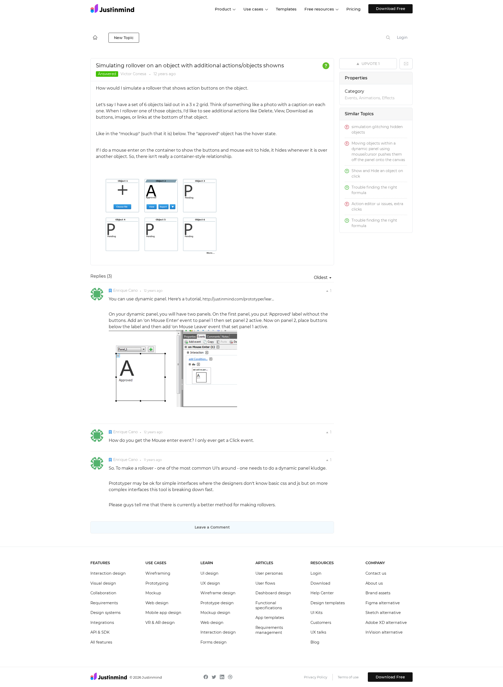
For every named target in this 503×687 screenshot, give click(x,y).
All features (101, 642)
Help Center (322, 593)
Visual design (103, 583)
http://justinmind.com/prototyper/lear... (238, 299)
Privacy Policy (315, 677)
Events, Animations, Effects (370, 98)
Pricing (353, 9)
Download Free (390, 8)
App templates (269, 617)
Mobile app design (163, 612)
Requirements (104, 603)
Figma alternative (382, 603)
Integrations (102, 622)
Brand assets (377, 593)
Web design (156, 603)
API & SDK (100, 632)
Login (402, 37)
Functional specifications (268, 606)
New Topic (124, 37)
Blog (314, 642)
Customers (320, 622)
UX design (210, 583)
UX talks (318, 632)
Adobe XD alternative (386, 622)
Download (320, 583)
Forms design (213, 642)
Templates (286, 9)
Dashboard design (273, 593)
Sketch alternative (383, 612)
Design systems (105, 612)
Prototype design (217, 603)
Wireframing (157, 573)
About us (374, 583)
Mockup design (215, 612)
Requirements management (269, 630)
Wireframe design (218, 593)
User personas (269, 573)
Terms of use (348, 677)
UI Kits (316, 612)
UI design (209, 573)
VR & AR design (160, 622)
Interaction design (108, 573)
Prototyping (156, 583)
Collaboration (103, 593)
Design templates (327, 603)
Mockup (153, 593)
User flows (265, 583)
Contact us (375, 573)
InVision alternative (384, 632)
